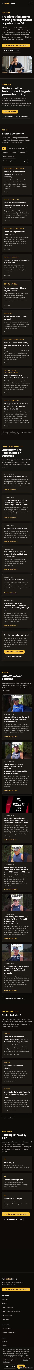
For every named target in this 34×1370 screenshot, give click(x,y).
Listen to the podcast (11, 50)
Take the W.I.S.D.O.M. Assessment (16, 45)
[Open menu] (30, 3)
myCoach (8, 3)
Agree (21, 1366)
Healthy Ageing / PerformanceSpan (15, 161)
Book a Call (5, 1319)
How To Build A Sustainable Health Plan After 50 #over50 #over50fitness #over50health (17, 869)
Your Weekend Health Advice (15, 477)
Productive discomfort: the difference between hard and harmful (16, 205)
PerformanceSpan (7, 1307)
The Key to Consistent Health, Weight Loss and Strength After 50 (16, 345)
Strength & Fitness (9, 152)
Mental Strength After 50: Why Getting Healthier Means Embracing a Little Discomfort (16, 502)
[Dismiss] (32, 1368)
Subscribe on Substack (14, 652)
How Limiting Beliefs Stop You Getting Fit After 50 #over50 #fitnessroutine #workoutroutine (16, 920)
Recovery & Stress (9, 157)
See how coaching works (13, 1219)
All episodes (8, 1118)
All (4, 148)
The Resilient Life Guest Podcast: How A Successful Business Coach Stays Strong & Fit (16, 606)
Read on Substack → (11, 490)
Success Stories (7, 1315)
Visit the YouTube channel (13, 998)
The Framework (7, 1328)
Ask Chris (4, 1303)
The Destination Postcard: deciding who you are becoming (14, 174)
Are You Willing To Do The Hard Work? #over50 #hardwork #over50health (16, 719)
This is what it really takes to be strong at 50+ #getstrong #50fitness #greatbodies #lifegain (16, 969)
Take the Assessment (9, 1332)
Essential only (10, 1366)
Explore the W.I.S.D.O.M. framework (16, 117)
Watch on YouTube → (11, 737)
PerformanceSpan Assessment (11, 1311)
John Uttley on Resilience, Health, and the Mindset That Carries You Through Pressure (16, 820)
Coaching (5, 1299)
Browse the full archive (14, 657)
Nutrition (22, 152)
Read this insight (10, 111)
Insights (4, 1342)
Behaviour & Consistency (17, 148)
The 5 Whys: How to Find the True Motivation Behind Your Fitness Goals (15, 554)
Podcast (4, 1346)
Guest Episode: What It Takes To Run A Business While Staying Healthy (17, 1094)
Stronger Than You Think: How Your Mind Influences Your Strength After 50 (16, 406)
